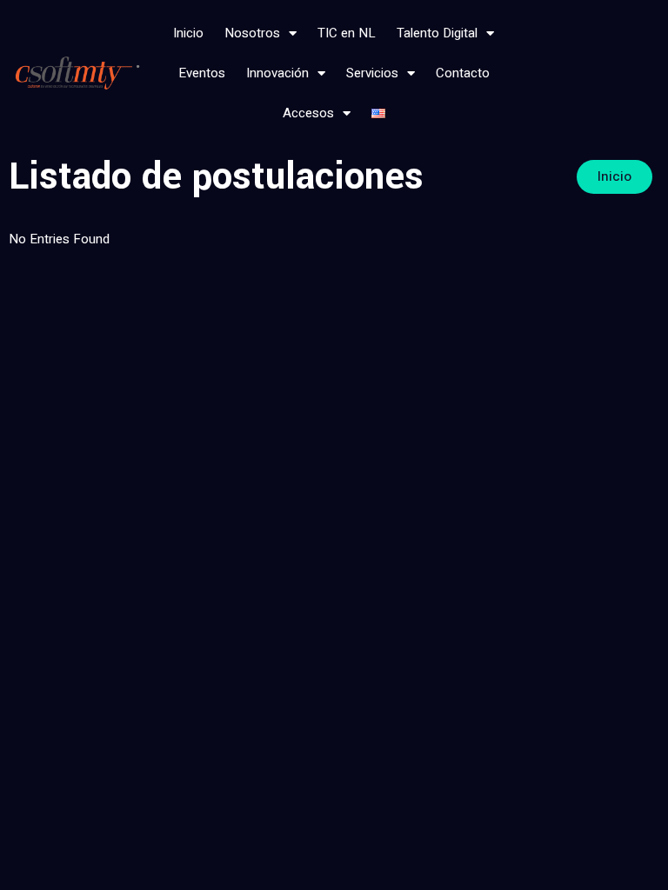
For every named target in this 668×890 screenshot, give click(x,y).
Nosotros (252, 33)
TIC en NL (346, 33)
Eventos (201, 73)
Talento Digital (437, 33)
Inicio (188, 33)
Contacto (463, 73)
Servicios (372, 73)
